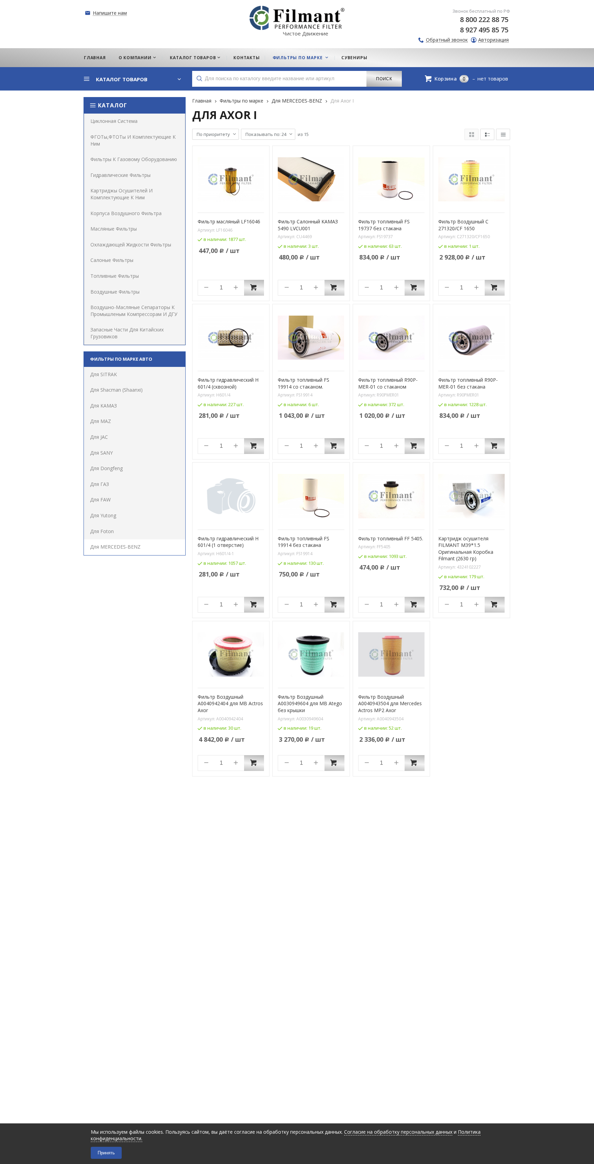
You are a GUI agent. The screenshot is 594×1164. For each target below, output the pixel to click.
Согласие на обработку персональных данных (398, 1132)
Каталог (112, 105)
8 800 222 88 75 (484, 19)
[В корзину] (254, 288)
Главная (201, 100)
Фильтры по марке (241, 100)
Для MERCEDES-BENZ (297, 100)
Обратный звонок (447, 40)
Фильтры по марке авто (121, 359)
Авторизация (493, 40)
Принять (106, 1152)
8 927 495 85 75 (484, 29)
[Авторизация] (590, 3)
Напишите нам (110, 13)
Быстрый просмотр (235, 202)
